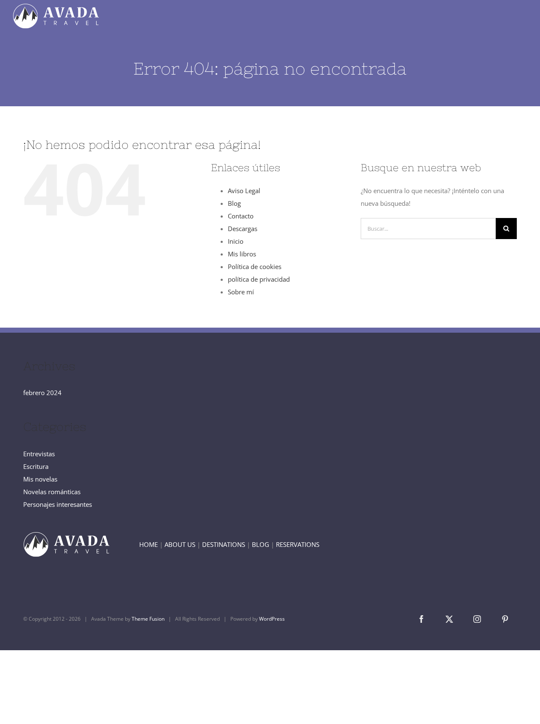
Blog (234, 203)
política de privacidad (259, 279)
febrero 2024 (42, 392)
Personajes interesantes (57, 504)
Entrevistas (39, 453)
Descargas (242, 228)
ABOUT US (180, 544)
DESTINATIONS (223, 544)
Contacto (241, 216)
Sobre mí (241, 292)
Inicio (235, 241)
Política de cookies (254, 266)
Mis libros (242, 254)
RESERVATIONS (297, 544)
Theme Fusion (148, 618)
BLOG (260, 544)
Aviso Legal (244, 190)
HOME (148, 544)
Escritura (36, 466)
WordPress (272, 618)
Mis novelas (40, 479)
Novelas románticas (52, 491)
